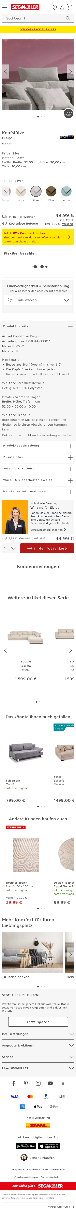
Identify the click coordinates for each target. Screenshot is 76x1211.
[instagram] (38, 1084)
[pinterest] (26, 1084)
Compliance (17, 1169)
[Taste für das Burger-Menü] (4, 7)
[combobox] (10, 548)
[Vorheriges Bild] (5, 71)
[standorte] (55, 7)
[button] (20, 194)
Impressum (33, 1169)
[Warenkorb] (70, 7)
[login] (62, 7)
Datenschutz (58, 1169)
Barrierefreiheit (50, 1177)
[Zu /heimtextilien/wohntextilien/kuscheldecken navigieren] (32, 952)
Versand (67, 223)
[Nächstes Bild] (70, 71)
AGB (45, 1169)
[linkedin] (62, 1084)
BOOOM (7, 143)
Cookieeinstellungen (26, 1177)
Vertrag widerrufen (59, 1206)
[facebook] (13, 1084)
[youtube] (50, 1084)
